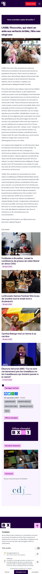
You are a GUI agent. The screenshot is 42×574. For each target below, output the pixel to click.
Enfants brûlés (24, 401)
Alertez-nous (30, 4)
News (7, 411)
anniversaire (10, 401)
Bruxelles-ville (26, 406)
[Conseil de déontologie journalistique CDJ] (21, 490)
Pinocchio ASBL (11, 406)
